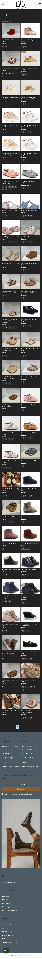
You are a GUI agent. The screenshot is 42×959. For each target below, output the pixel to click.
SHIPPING (5, 939)
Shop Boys (5, 896)
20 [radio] (3, 73)
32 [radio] (22, 74)
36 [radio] (9, 189)
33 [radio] (25, 74)
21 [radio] (6, 73)
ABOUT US (5, 928)
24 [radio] (15, 73)
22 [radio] (6, 46)
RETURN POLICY (7, 932)
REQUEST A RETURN (8, 935)
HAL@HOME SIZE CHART (10, 942)
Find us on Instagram (9, 882)
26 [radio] (31, 495)
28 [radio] (12, 186)
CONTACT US (6, 924)
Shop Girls (5, 900)
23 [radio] (25, 46)
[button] (3, 15)
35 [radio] (6, 189)
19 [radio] (2, 46)
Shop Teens (6, 903)
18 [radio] (22, 548)
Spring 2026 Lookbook (9, 910)
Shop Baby (5, 907)
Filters (36, 15)
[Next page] (28, 727)
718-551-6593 (6, 754)
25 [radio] (3, 76)
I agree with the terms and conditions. (18, 794)
